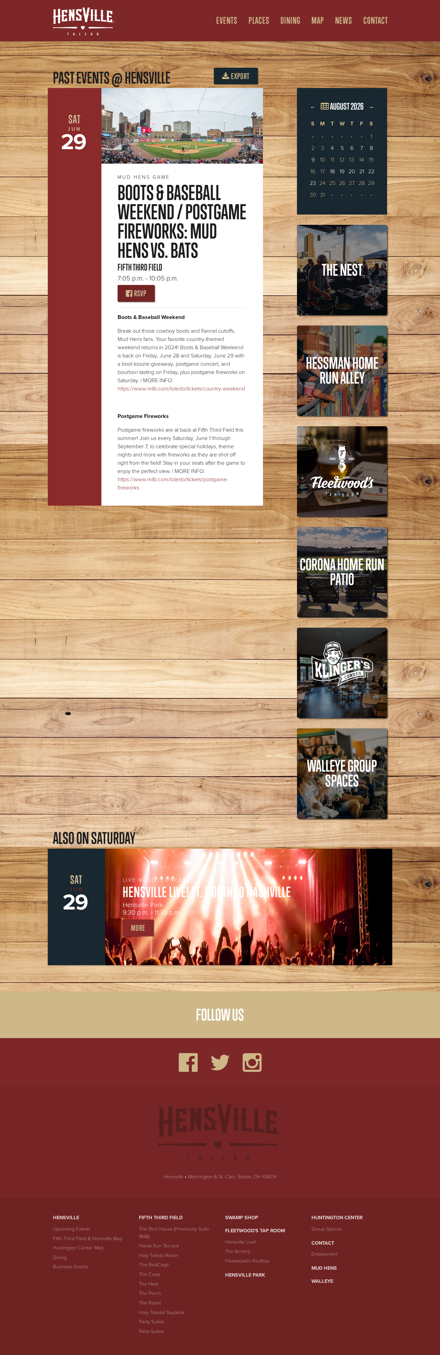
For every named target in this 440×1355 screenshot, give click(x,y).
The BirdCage (154, 1265)
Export (240, 76)
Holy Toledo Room (158, 1255)
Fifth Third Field (161, 1218)
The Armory (237, 1251)
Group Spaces (326, 1229)
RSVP (139, 293)
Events (227, 20)
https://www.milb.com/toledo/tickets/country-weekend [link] (181, 388)
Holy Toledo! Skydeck (161, 1312)
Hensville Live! (240, 1242)
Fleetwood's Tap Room (255, 1231)
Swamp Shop (241, 1218)
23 (313, 183)
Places (259, 20)
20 (352, 171)
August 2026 (346, 106)
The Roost (150, 1303)
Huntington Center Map (78, 1248)
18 (332, 171)
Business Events (70, 1267)
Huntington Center (337, 1218)
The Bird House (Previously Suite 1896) (174, 1233)
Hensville (173, 1177)
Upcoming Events (71, 1229)
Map (317, 20)
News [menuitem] (343, 20)
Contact (322, 1243)
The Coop (149, 1274)
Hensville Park (245, 1275)
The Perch (150, 1293)
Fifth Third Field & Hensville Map (87, 1239)
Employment (324, 1254)
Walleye (322, 1281)
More (138, 928)
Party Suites (151, 1322)
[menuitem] (224, 20)
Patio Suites (151, 1331)
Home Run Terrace (159, 1246)
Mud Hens (324, 1268)
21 (361, 171)
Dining (290, 20)
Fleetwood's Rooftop (247, 1261)
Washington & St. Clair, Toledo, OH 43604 (232, 1177)
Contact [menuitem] (375, 20)
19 (342, 171)
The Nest (148, 1284)
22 (371, 171)
